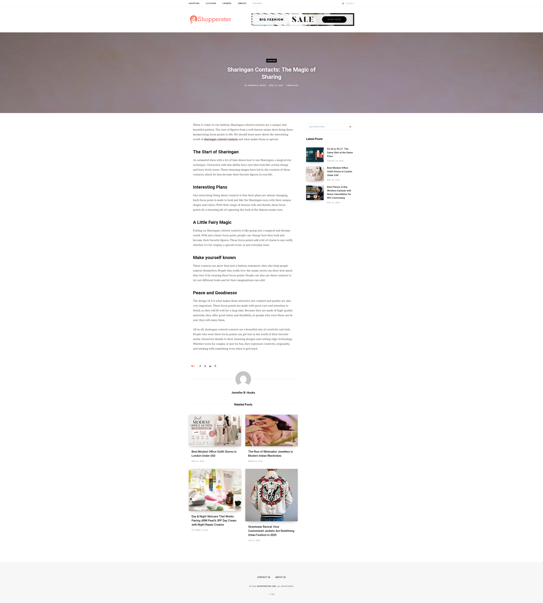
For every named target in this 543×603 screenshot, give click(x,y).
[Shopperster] (210, 19)
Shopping (194, 3)
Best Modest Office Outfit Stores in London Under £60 (339, 171)
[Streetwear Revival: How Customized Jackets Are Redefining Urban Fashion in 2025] (271, 495)
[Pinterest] (175, 148)
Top (272, 594)
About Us (280, 577)
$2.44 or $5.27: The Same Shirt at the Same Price (340, 152)
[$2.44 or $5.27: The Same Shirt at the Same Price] (316, 154)
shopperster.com (266, 586)
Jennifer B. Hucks (257, 85)
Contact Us (264, 577)
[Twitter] (175, 140)
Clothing (211, 3)
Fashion (257, 3)
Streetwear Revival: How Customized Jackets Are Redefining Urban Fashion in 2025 (271, 531)
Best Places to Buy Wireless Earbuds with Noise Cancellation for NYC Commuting (339, 192)
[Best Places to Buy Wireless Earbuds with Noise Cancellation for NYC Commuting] (316, 194)
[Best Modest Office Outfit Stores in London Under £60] (215, 430)
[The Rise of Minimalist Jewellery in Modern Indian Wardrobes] (271, 430)
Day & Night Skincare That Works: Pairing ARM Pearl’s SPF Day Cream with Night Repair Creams (214, 520)
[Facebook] (175, 133)
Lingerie (226, 3)
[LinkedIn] (175, 155)
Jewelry (242, 3)
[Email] (175, 163)
